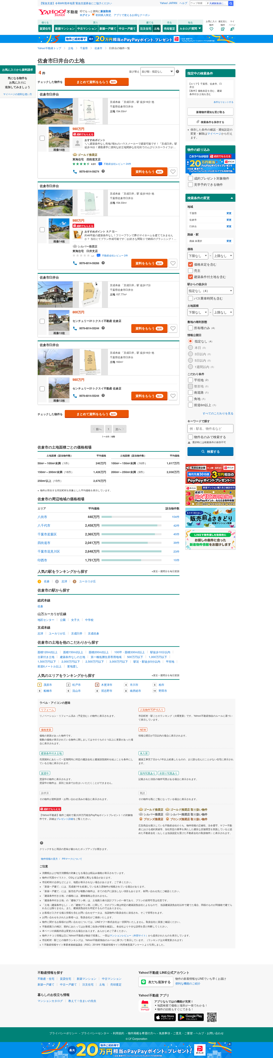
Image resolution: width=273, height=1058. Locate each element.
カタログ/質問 (188, 28)
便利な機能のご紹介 (187, 983)
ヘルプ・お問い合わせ (210, 1033)
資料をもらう (149, 171)
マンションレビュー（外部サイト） (129, 935)
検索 (230, 3)
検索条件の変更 (198, 198)
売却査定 (169, 28)
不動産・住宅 (46, 979)
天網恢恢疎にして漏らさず (218, 3)
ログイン (85, 15)
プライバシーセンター (95, 1033)
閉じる (117, 68)
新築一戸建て (108, 28)
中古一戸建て (127, 28)
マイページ (214, 133)
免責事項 (164, 1033)
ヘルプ (183, 3)
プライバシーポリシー (63, 1033)
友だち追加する (159, 982)
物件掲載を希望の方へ (142, 1033)
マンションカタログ (50, 1001)
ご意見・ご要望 (183, 1033)
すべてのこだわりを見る (218, 413)
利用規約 (118, 1033)
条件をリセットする (223, 101)
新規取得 (106, 11)
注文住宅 (145, 28)
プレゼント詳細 (64, 818)
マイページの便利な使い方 (17, 94)
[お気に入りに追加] (172, 171)
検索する (213, 451)
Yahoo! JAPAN (168, 3)
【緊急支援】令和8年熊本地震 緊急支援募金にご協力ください (76, 3)
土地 (156, 28)
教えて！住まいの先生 (82, 1001)
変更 (229, 213)
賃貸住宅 (45, 28)
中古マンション (87, 28)
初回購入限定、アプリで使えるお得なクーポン (123, 15)
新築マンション (65, 28)
